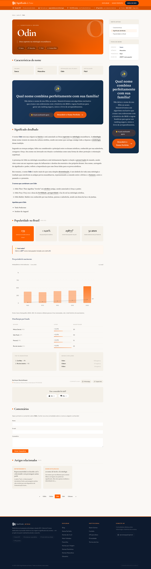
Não (64, 396)
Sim (53, 396)
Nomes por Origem (68, 546)
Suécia (40, 137)
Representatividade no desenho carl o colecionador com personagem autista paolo (26, 474)
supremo (66, 137)
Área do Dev (132, 3)
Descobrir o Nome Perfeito (70, 114)
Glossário (65, 556)
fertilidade (42, 193)
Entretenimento (20, 469)
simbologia (96, 140)
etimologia (96, 137)
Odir (63, 496)
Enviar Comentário (20, 451)
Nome (13, 420)
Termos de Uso (94, 542)
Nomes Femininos (67, 549)
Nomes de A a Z (67, 535)
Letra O (19, 15)
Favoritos (65, 542)
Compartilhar (53, 48)
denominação (64, 172)
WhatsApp (87, 381)
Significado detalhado (119, 30)
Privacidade (93, 538)
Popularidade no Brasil (119, 34)
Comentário (15, 436)
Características (117, 27)
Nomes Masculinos (68, 553)
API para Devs (93, 535)
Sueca (22, 48)
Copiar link (99, 381)
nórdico (47, 189)
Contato (91, 531)
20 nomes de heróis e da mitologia (56, 472)
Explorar (105, 3)
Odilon (51, 496)
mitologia (76, 137)
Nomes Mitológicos (52, 469)
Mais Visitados (66, 538)
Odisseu (70, 496)
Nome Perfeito (117, 3)
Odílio (44, 496)
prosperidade (53, 193)
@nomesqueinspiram (126, 535)
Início (13, 15)
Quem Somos (93, 528)
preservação (81, 160)
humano (92, 175)
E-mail (14, 428)
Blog (63, 528)
